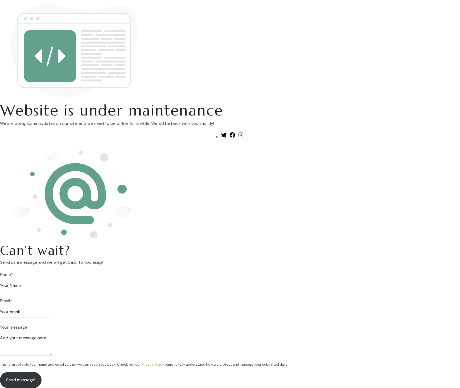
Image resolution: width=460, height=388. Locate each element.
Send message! (20, 380)
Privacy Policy (153, 364)
